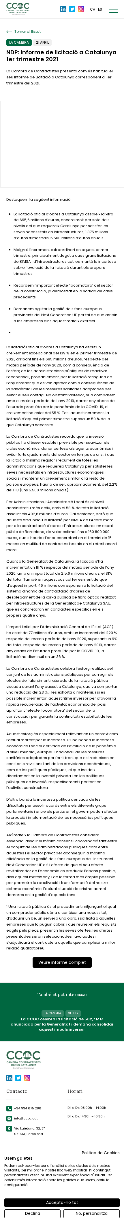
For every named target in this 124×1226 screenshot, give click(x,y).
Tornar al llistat (27, 31)
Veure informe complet (62, 962)
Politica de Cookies (101, 1153)
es (100, 9)
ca (92, 9)
